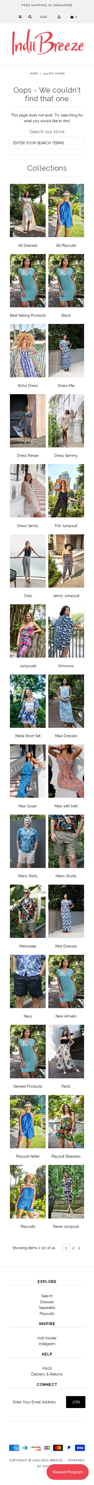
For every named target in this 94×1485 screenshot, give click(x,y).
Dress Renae (27, 455)
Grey (28, 596)
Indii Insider (47, 1338)
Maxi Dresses (66, 736)
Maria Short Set (27, 736)
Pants (66, 1086)
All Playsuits (66, 245)
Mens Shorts (66, 876)
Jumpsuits (28, 666)
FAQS (47, 1368)
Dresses (47, 1302)
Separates (47, 1308)
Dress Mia (66, 386)
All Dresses (27, 245)
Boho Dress (28, 386)
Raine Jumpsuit (66, 1226)
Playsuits (28, 1226)
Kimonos (66, 666)
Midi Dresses (66, 946)
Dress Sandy (27, 526)
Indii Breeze (52, 1460)
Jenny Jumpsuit (66, 596)
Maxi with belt (66, 806)
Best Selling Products (28, 315)
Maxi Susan (28, 806)
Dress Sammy (66, 455)
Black (66, 315)
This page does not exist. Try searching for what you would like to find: (47, 118)
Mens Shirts (28, 876)
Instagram (47, 1344)
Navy (28, 1016)
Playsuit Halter (28, 1156)
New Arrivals (66, 1016)
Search (47, 1296)
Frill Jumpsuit (66, 526)
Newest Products (28, 1086)
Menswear (28, 946)
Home (34, 73)
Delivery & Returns (47, 1374)
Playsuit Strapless (66, 1156)
